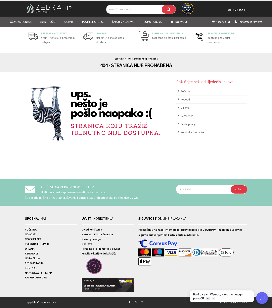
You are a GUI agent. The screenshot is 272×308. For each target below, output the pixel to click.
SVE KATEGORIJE (22, 22)
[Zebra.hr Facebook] (130, 301)
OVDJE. (134, 198)
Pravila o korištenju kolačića (99, 253)
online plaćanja (162, 218)
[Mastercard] (145, 252)
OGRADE (69, 22)
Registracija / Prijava (250, 22)
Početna (185, 91)
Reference (187, 116)
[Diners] (205, 252)
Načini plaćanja (91, 239)
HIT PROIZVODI (178, 22)
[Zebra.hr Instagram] (136, 301)
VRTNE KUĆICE (48, 22)
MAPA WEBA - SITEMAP (38, 272)
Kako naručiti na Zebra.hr (97, 234)
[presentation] (28, 40)
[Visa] (172, 252)
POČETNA (31, 229)
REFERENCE (31, 253)
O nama (185, 107)
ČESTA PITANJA (34, 263)
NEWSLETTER (33, 239)
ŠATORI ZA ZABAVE (123, 22)
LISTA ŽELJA (32, 258)
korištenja (97, 218)
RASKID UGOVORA (36, 277)
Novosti (185, 99)
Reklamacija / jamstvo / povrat (101, 248)
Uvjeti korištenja (92, 229)
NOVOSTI (30, 234)
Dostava (87, 244)
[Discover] (185, 252)
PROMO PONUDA (152, 22)
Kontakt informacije (192, 132)
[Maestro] (158, 252)
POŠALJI (239, 189)
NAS (36, 218)
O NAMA (29, 248)
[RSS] (142, 301)
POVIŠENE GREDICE (93, 22)
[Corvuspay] (157, 243)
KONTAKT (31, 268)
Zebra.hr (118, 58)
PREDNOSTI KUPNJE (37, 244)
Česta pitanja (188, 124)
